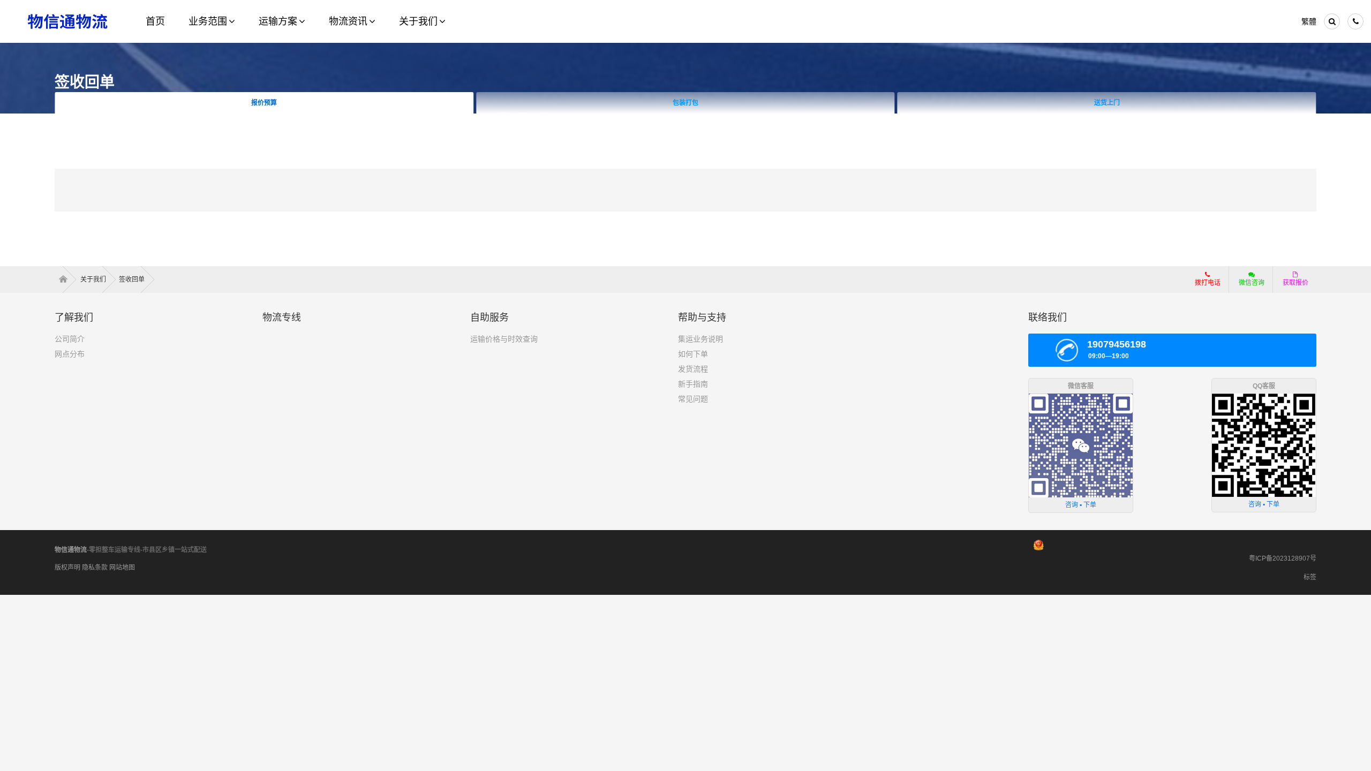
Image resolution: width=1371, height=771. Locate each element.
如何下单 (693, 354)
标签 (1310, 577)
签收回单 (132, 279)
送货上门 (1107, 103)
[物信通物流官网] (67, 21)
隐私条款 (95, 567)
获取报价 (1295, 282)
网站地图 (122, 567)
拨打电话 (1208, 282)
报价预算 (264, 103)
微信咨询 (1251, 282)
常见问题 (693, 399)
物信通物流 (71, 550)
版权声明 (67, 567)
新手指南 (693, 384)
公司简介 (70, 339)
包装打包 (685, 103)
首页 (67, 279)
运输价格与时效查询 (504, 339)
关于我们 (94, 279)
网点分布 (70, 354)
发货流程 (693, 369)
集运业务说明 (700, 339)
